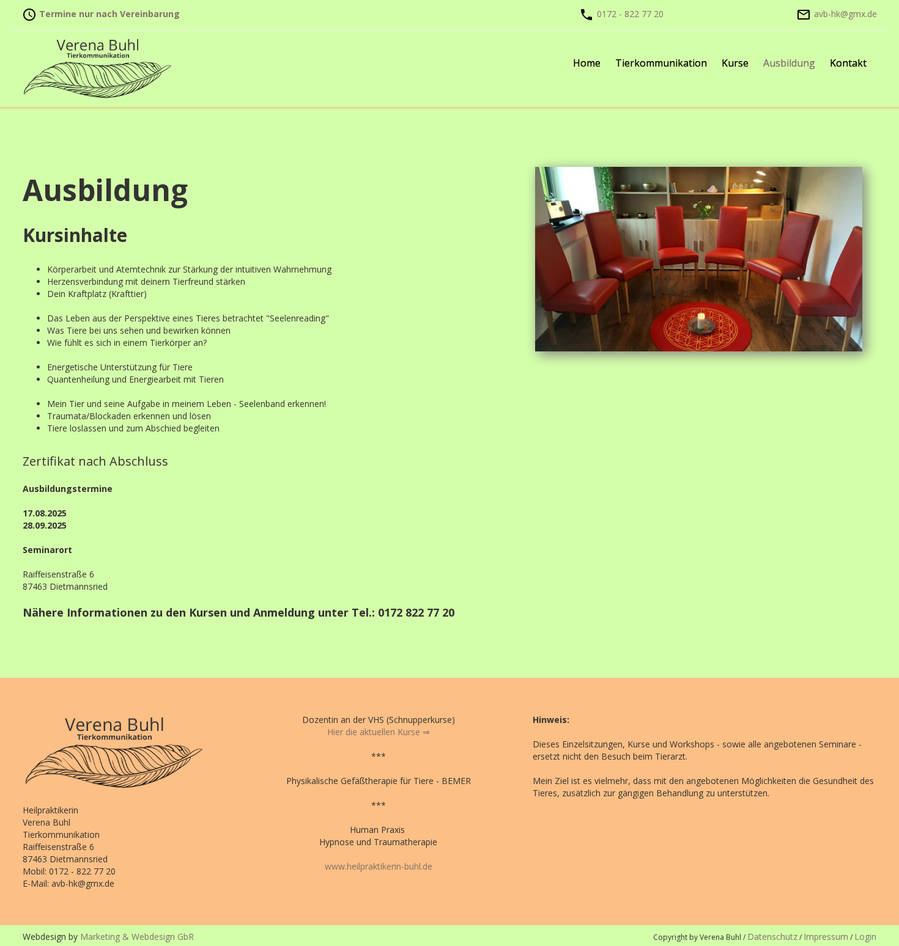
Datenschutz (772, 936)
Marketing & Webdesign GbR (137, 936)
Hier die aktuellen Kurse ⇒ (378, 732)
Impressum (826, 936)
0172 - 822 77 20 (630, 14)
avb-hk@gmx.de (845, 14)
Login (865, 936)
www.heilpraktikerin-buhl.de (378, 866)
